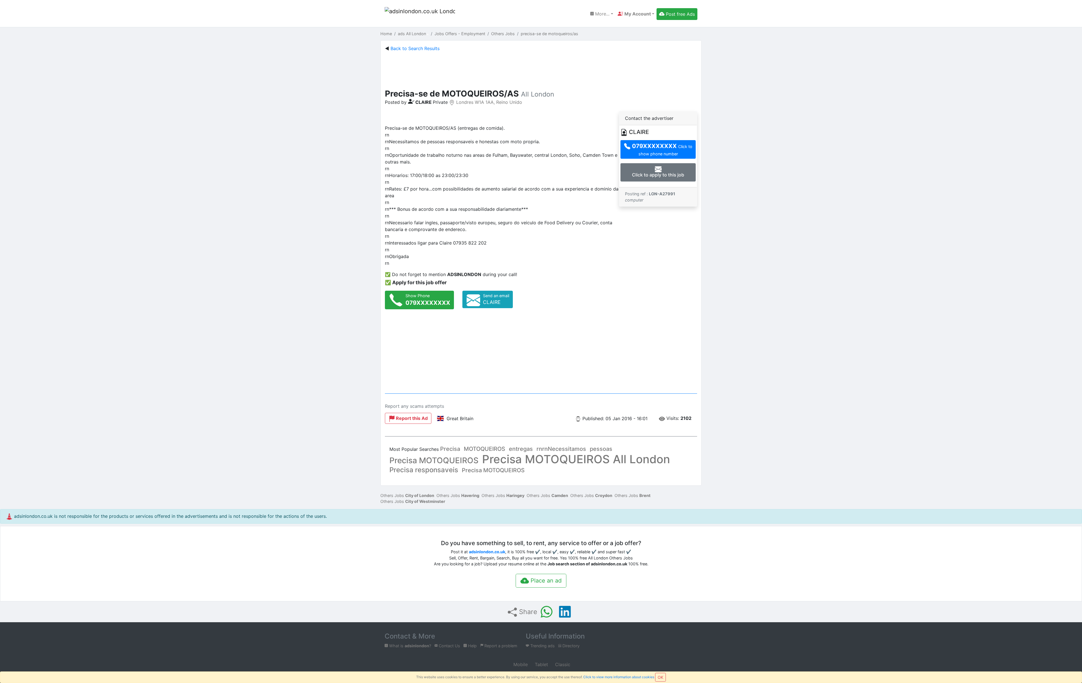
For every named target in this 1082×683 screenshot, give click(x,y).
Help (472, 645)
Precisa (450, 448)
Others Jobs (407, 495)
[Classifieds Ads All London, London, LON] (420, 14)
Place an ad (545, 580)
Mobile (520, 664)
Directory (570, 645)
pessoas (601, 448)
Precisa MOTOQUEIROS (433, 460)
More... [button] (601, 14)
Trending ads (542, 645)
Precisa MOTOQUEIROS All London (576, 459)
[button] (636, 13)
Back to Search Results (415, 48)
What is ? (409, 645)
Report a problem (500, 645)
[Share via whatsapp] (546, 612)
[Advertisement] (541, 69)
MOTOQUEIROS (484, 448)
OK (660, 677)
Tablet (540, 664)
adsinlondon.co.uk (487, 551)
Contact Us (449, 645)
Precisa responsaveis (423, 470)
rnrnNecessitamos (561, 448)
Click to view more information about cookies (618, 677)
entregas (521, 448)
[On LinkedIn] (565, 612)
